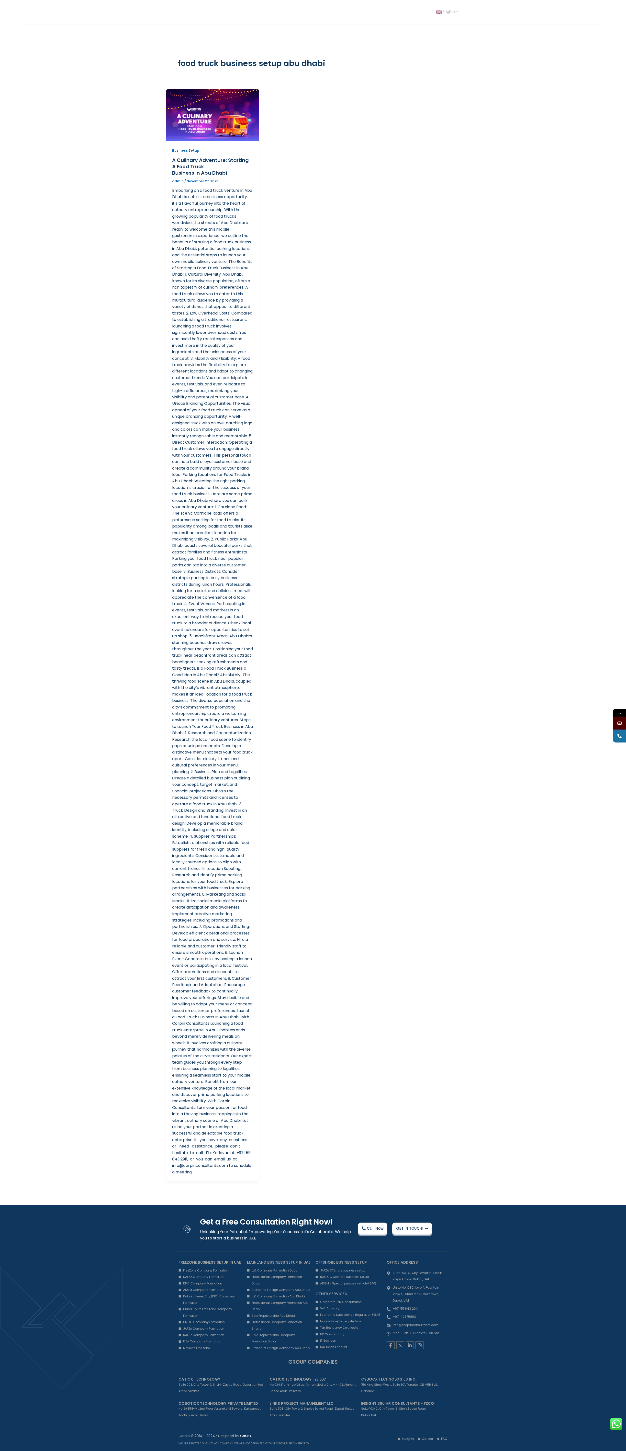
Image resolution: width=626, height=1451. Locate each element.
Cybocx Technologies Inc (388, 1379)
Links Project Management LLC (302, 1403)
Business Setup (185, 150)
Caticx (245, 1435)
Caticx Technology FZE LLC (298, 1379)
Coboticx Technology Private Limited (218, 1403)
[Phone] (619, 736)
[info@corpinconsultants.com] (619, 723)
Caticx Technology (199, 1379)
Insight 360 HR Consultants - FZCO (397, 1403)
